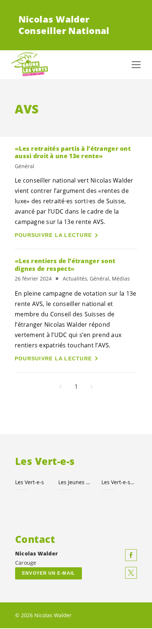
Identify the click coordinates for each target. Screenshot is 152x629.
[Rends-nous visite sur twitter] (131, 573)
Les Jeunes (75, 482)
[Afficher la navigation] (136, 64)
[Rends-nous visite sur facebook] (131, 555)
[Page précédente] (60, 387)
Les (29, 482)
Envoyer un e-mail (48, 573)
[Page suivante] (91, 387)
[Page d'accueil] (29, 64)
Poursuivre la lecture (53, 235)
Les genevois (118, 482)
